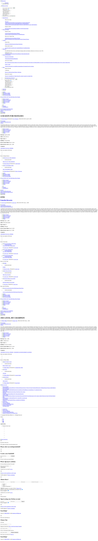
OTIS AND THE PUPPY (7, 257)
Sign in (2, 488)
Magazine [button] (4, 48)
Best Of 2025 (20, 28)
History (27, 23)
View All (6, 21)
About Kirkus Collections (16, 72)
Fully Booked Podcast (25, 39)
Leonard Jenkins (18, 375)
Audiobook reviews (6, 10)
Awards (13, 38)
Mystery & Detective (23, 22)
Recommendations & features (21, 66)
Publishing (12, 58)
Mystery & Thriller (17, 34)
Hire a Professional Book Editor (8, 395)
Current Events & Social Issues (10, 24)
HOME (4, 267)
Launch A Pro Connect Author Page (63, 62)
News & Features (6, 11)
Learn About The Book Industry (49, 395)
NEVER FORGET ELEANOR (8, 282)
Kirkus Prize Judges (21, 391)
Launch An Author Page (28, 76)
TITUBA (4, 373)
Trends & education (8, 66)
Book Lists (8, 389)
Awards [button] (4, 40)
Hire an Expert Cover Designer (43, 62)
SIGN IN (6, 2)
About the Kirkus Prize (16, 44)
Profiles (6, 38)
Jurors (21, 44)
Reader (4, 484)
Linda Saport (17, 163)
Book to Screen (8, 39)
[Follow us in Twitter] (3, 419)
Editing (9, 58)
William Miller (4, 320)
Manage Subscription (22, 53)
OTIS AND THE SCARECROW (9, 245)
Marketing (16, 58)
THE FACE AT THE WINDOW (9, 161)
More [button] (4, 67)
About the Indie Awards (9, 47)
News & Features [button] (6, 29)
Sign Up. (12, 534)
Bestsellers (7, 28)
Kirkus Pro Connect (16, 397)
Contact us (5, 401)
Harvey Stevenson (18, 171)
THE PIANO (5, 381)
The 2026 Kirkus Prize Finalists (14, 178)
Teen (15, 33)
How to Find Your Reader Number (15, 526)
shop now (2, 121)
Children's (35, 24)
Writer (4, 485)
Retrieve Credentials (14, 532)
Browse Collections (8, 72)
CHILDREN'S (5, 107)
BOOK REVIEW (8, 244)
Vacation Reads (25, 28)
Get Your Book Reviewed (21, 62)
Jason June (6, 284)
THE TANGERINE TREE (8, 169)
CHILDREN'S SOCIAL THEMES (6, 148)
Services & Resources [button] (7, 54)
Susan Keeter (17, 382)
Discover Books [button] (6, 386)
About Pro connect (20, 76)
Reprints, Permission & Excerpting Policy (7, 406)
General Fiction (8, 33)
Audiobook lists (15, 28)
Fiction (10, 22)
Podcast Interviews (6, 13)
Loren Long (4, 202)
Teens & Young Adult (29, 24)
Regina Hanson (4, 118)
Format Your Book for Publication (32, 62)
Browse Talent (14, 76)
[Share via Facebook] (7, 99)
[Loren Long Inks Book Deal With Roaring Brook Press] (13, 288)
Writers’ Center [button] (5, 394)
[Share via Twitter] (6, 100)
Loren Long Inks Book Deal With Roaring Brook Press (13, 292)
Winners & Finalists (8, 44)
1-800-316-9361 (6, 513)
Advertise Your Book (53, 62)
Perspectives (10, 38)
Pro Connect (5, 14)
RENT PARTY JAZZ (7, 365)
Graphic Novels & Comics (21, 24)
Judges (28, 47)
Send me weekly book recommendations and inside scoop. (11, 489)
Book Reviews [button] (5, 17)
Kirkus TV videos (34, 389)
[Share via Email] (6, 131)
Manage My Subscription (15, 393)
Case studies (14, 66)
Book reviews (5, 9)
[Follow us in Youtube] (3, 421)
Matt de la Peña (7, 269)
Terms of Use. (18, 488)
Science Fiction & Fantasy (9, 23)
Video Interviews (6, 12)
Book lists (10, 28)
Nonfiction (16, 23)
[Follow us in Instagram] (3, 420)
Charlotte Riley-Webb (19, 367)
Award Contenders (17, 47)
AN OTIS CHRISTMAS (7, 251)
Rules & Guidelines (23, 47)
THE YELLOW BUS (7, 274)
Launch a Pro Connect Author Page (37, 395)
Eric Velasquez (16, 118)
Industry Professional (6, 486)
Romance (28, 22)
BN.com (11, 192)
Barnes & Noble (6, 192)
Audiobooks (7, 22)
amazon (1, 192)
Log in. (11, 469)
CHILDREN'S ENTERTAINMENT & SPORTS (23, 352)
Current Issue (7, 53)
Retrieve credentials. (11, 474)
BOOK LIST (6, 178)
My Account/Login (23, 397)
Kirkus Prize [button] (5, 390)
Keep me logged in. (4, 490)
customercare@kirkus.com (16, 513)
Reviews (4, 106)
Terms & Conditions (6, 403)
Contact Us (5, 409)
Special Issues (12, 53)
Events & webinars (30, 66)
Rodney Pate (15, 320)
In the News (13, 39)
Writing (6, 58)
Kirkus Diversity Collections (8, 397)
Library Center (7, 64)
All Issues (16, 53)
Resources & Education (9, 56)
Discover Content (8, 76)
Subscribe (27, 53)
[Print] (4, 132)
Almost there (3, 467)
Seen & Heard (17, 38)
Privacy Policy (5, 402)
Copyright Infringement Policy (8, 404)
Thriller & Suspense (15, 22)
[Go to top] (3, 424)
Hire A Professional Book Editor (11, 62)
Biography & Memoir (22, 23)
